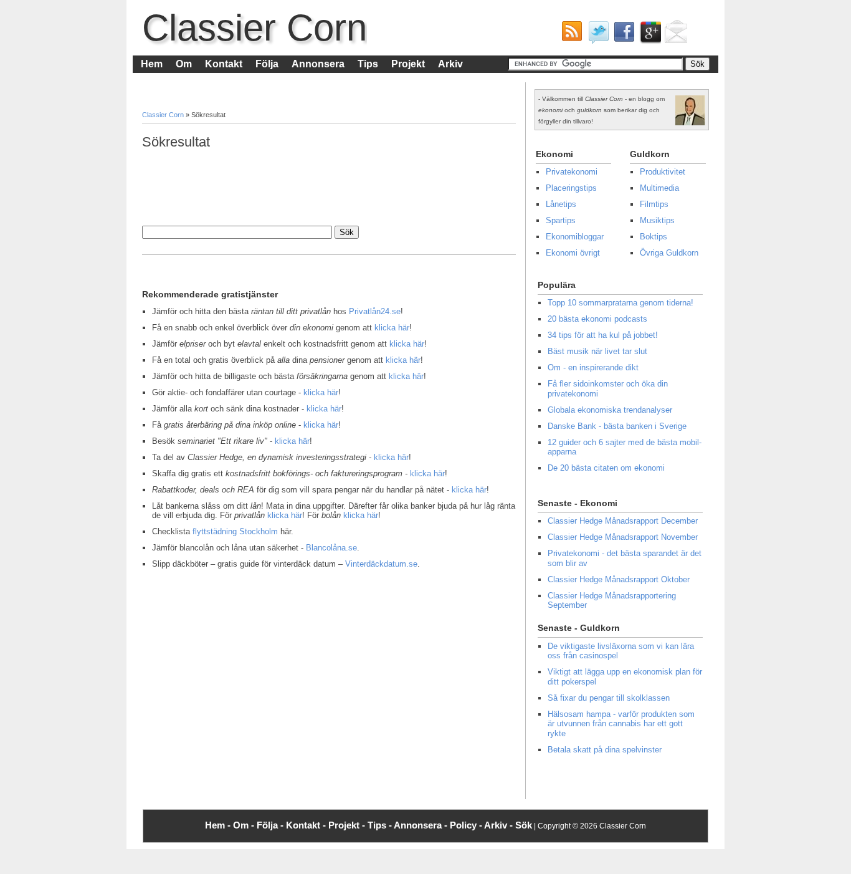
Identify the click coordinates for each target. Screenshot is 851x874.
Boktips (653, 236)
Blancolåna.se (331, 547)
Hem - (219, 825)
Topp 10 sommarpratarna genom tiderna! (620, 302)
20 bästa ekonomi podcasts (597, 319)
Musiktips (657, 220)
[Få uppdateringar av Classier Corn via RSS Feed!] (569, 35)
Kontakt (223, 64)
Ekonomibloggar (575, 236)
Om (184, 64)
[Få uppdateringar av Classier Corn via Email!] (674, 35)
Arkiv (450, 64)
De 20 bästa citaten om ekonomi (606, 468)
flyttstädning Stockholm (235, 531)
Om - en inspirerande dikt (593, 367)
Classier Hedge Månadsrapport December (623, 521)
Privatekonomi (571, 171)
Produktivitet (662, 171)
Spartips (561, 220)
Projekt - (348, 825)
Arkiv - (499, 825)
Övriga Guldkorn (669, 252)
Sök (523, 825)
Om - (245, 825)
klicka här (391, 327)
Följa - (271, 825)
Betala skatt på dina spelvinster (605, 749)
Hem (152, 64)
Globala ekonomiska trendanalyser (610, 410)
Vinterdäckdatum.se (381, 564)
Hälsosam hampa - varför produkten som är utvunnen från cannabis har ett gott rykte (621, 723)
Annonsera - (422, 825)
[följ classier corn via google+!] (648, 35)
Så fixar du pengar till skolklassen (609, 698)
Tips (368, 64)
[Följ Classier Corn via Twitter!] (595, 35)
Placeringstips (571, 188)
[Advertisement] (369, 186)
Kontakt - (307, 825)
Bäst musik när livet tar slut (597, 351)
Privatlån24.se (375, 311)
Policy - (467, 825)
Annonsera (318, 64)
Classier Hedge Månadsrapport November (623, 537)
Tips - (381, 825)
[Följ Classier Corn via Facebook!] (622, 35)
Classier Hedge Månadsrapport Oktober (619, 579)
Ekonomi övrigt (573, 252)
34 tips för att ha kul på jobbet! (603, 335)
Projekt (408, 64)
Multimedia (659, 188)
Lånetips (561, 204)
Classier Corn (254, 28)
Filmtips (654, 204)
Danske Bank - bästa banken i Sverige (617, 426)
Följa (266, 64)
